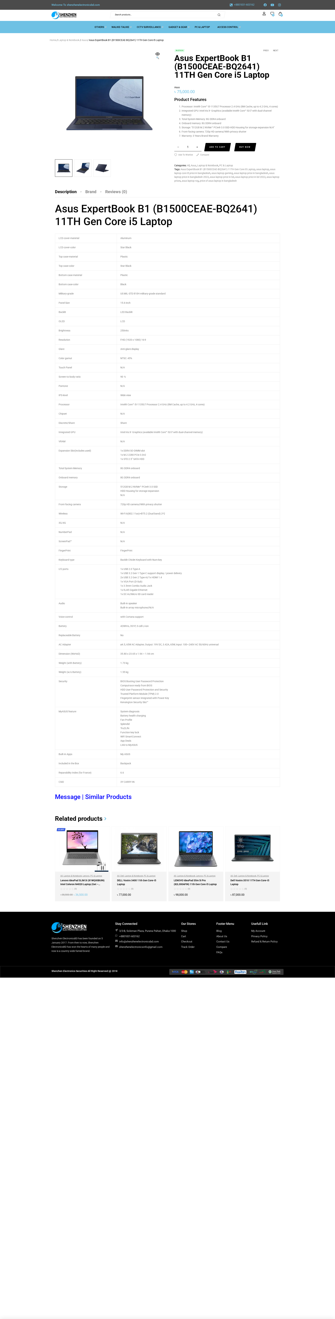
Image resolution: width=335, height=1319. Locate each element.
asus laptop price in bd (222, 177)
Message (68, 797)
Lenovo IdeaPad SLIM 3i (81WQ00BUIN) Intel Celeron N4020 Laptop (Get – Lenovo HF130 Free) (82, 884)
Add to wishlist (185, 155)
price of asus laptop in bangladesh (218, 180)
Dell (122, 876)
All (188, 165)
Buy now (245, 147)
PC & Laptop (226, 165)
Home (53, 40)
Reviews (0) (116, 192)
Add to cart (217, 147)
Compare (204, 155)
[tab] (70, 192)
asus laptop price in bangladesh (251, 173)
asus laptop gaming (222, 173)
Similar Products (108, 797)
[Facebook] (265, 5)
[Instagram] (279, 5)
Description (66, 192)
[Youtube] (272, 5)
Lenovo (86, 876)
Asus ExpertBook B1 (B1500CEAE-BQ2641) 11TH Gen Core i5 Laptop (218, 169)
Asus (84, 40)
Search (220, 15)
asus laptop (262, 169)
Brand (90, 192)
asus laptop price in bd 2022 (250, 177)
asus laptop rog (190, 180)
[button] (157, 56)
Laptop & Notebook (68, 40)
